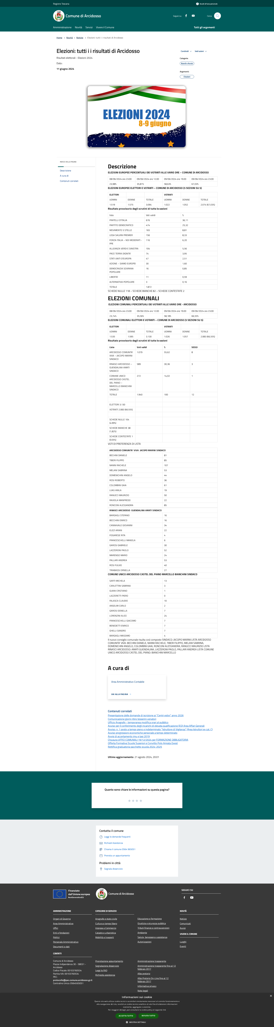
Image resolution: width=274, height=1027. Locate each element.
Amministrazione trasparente (152, 961)
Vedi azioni (199, 51)
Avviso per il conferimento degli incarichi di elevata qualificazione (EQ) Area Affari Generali (156, 726)
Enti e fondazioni (61, 932)
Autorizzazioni (144, 941)
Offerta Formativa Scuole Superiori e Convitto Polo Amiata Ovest (143, 743)
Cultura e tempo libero (106, 923)
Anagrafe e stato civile (106, 918)
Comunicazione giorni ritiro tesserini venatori (132, 719)
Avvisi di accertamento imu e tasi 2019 (129, 736)
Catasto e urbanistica (105, 932)
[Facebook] (185, 15)
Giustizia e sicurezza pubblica (152, 923)
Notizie (79, 37)
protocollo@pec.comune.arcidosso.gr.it (72, 980)
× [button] (271, 996)
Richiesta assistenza (105, 975)
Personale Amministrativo (65, 942)
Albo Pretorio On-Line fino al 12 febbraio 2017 (153, 980)
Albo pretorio (144, 973)
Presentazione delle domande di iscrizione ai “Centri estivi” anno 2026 (146, 715)
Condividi (185, 51)
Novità (69, 37)
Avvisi (183, 928)
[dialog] (137, 1010)
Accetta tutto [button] (126, 1016)
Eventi (183, 946)
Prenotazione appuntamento (109, 961)
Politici (56, 937)
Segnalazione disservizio (107, 966)
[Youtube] (192, 15)
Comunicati (185, 923)
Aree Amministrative (63, 923)
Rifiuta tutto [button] (148, 1015)
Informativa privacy (147, 986)
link (164, 1010)
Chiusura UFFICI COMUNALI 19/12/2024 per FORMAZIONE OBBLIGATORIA (148, 740)
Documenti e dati (61, 946)
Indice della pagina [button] (68, 161)
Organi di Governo (62, 918)
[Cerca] (217, 15)
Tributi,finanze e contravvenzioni (153, 928)
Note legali (143, 990)
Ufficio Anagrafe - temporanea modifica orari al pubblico (138, 722)
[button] (137, 1022)
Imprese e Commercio (105, 928)
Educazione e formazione (150, 918)
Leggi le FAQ (101, 970)
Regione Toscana (61, 3)
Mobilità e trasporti (104, 937)
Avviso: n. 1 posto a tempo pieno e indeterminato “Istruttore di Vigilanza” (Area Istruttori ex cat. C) (160, 729)
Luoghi (183, 941)
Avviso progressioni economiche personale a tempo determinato (142, 733)
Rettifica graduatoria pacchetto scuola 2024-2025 (135, 747)
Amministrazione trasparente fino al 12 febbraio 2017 (157, 967)
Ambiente (142, 932)
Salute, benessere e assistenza (152, 937)
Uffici (55, 928)
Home (59, 37)
